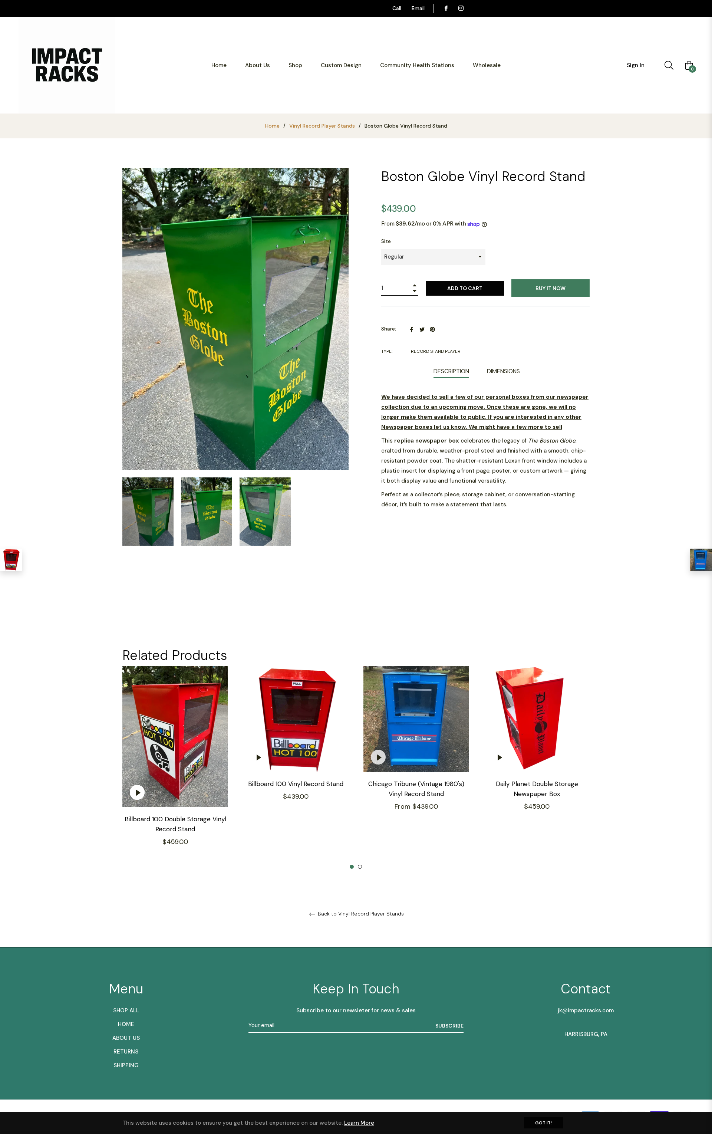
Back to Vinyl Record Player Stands (360, 914)
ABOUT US (126, 1038)
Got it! (543, 1123)
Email (418, 8)
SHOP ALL (126, 1010)
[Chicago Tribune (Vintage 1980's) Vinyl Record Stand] (701, 560)
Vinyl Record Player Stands (322, 125)
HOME (126, 1024)
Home (272, 125)
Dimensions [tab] (503, 371)
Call (396, 8)
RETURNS (125, 1051)
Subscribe (449, 1025)
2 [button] (360, 867)
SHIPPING (126, 1065)
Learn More (359, 1123)
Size (386, 241)
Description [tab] (451, 371)
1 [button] (352, 867)
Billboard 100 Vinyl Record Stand (295, 784)
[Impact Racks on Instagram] (461, 8)
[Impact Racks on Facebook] (446, 8)
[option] (175, 768)
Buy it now (550, 288)
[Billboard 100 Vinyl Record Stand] (11, 560)
